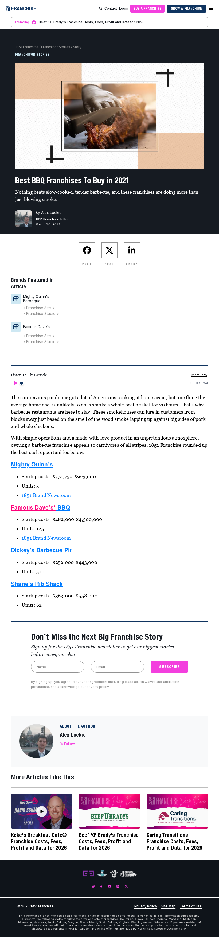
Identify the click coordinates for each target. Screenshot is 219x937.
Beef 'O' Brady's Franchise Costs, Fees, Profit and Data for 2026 (109, 841)
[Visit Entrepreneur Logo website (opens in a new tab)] (88, 873)
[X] (126, 886)
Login (123, 8)
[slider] (21, 383)
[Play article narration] (15, 383)
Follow (69, 744)
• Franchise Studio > (41, 313)
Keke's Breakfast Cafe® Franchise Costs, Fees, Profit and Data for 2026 (39, 841)
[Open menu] (211, 8)
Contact (110, 8)
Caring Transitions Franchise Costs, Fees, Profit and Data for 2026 (174, 841)
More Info (199, 375)
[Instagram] (93, 886)
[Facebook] (101, 886)
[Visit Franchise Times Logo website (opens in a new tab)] (102, 873)
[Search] (100, 8)
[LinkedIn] (118, 886)
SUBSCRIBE (169, 666)
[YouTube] (110, 886)
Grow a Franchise (186, 8)
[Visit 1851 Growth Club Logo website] (128, 874)
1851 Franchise (26, 47)
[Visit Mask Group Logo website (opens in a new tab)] (114, 874)
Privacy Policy (145, 906)
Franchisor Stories (55, 47)
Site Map (168, 906)
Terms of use (191, 906)
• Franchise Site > (39, 307)
